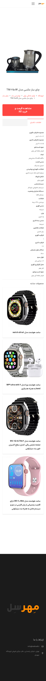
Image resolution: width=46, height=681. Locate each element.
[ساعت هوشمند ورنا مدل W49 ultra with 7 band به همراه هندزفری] (23, 341)
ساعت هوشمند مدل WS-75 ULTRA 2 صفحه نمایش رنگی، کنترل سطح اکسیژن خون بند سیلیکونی (24, 445)
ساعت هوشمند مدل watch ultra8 (26, 332)
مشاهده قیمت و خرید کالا (23, 110)
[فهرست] (33, 4)
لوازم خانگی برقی (29, 96)
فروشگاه (40, 96)
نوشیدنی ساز (16, 96)
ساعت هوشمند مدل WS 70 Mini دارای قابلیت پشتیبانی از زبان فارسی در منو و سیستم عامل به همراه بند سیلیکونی (25, 505)
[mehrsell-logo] (41, 3)
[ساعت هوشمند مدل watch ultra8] (23, 289)
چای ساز (5, 96)
